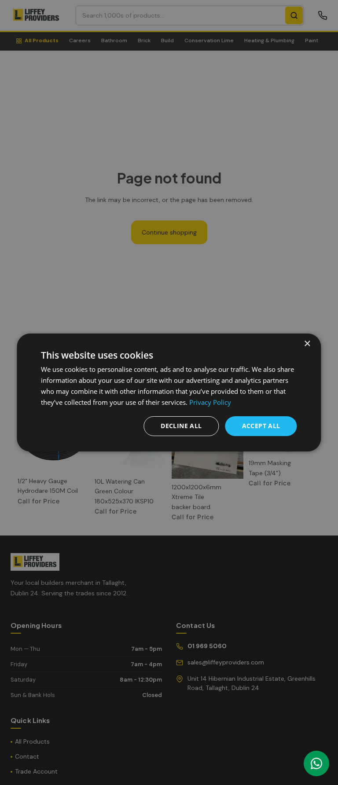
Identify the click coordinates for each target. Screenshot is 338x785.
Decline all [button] (181, 426)
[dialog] (169, 392)
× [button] (307, 344)
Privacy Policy (210, 402)
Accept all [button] (261, 426)
